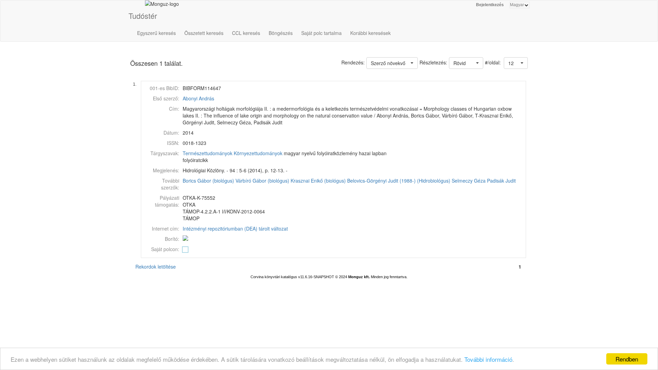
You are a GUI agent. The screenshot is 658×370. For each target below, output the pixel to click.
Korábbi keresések (370, 32)
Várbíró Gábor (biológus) (262, 180)
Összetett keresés (203, 32)
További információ (488, 359)
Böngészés (281, 32)
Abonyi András (198, 98)
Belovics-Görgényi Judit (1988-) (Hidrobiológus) (398, 180)
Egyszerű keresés (156, 32)
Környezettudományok (258, 153)
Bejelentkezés (490, 4)
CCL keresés (246, 32)
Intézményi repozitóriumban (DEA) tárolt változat (235, 228)
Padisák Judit (501, 180)
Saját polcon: (165, 249)
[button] (516, 63)
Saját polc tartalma (321, 32)
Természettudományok (207, 153)
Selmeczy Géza (469, 180)
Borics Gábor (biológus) (208, 180)
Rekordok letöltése (155, 266)
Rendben (627, 359)
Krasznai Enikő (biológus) (318, 180)
